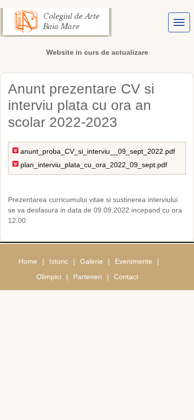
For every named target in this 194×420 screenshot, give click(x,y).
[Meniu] (179, 22)
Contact (126, 277)
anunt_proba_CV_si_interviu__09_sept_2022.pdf (97, 151)
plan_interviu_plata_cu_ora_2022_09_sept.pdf (93, 165)
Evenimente (133, 261)
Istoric (58, 261)
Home (27, 261)
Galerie (91, 261)
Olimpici (48, 277)
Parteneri (87, 277)
